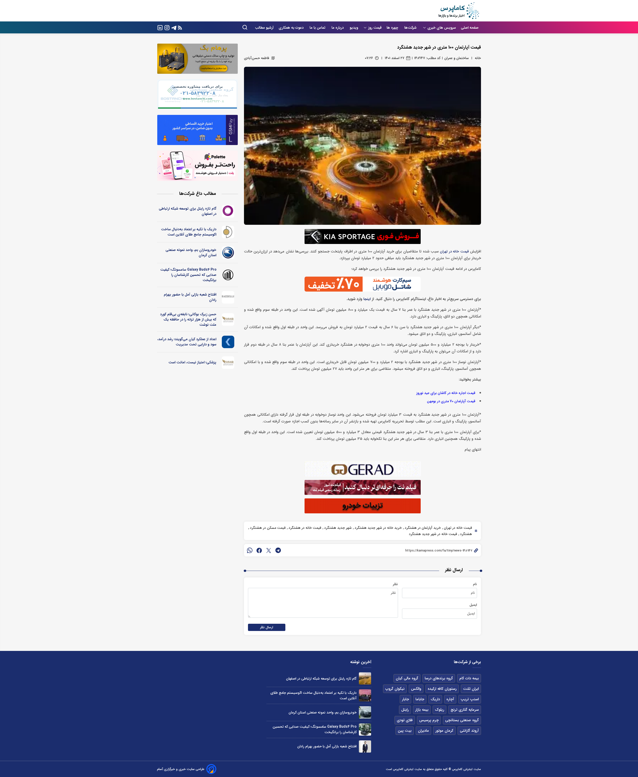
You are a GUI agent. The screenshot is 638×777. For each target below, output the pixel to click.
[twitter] (268, 550)
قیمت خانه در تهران (454, 251)
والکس (416, 689)
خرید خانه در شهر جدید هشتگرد (378, 528)
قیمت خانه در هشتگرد (304, 528)
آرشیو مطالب (264, 27)
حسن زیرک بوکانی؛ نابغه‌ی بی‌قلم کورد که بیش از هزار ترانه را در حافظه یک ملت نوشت (188, 319)
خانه (478, 58)
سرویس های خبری (441, 27)
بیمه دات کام (469, 678)
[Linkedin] (160, 27)
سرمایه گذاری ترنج (465, 710)
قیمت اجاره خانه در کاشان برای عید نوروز (445, 393)
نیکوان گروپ (394, 689)
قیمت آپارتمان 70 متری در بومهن (451, 401)
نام (475, 584)
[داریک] (228, 232)
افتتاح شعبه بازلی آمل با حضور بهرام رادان (190, 297)
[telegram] (278, 550)
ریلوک (439, 710)
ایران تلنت (471, 689)
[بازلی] (228, 297)
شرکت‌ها (410, 27)
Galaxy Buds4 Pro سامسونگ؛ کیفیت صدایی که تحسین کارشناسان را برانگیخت (188, 275)
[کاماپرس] (458, 10)
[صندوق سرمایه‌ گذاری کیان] (228, 342)
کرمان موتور (444, 731)
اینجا (367, 299)
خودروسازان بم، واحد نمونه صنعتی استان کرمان (190, 252)
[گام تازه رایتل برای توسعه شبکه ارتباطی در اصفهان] (365, 678)
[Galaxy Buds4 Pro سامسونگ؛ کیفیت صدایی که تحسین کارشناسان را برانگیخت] (365, 729)
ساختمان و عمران (456, 58)
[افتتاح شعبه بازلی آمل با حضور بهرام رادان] (365, 746)
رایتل (405, 710)
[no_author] (228, 275)
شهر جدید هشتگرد (337, 528)
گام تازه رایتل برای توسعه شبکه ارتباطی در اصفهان (187, 211)
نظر (395, 584)
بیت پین (404, 731)
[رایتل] (228, 211)
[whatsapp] (249, 550)
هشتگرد (465, 534)
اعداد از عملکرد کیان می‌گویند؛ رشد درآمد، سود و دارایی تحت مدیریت (186, 341)
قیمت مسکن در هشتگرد (267, 528)
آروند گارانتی (469, 731)
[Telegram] (174, 27)
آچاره (450, 699)
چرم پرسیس (429, 720)
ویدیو (354, 27)
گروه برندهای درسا (439, 678)
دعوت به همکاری (292, 27)
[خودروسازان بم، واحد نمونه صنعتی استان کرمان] (365, 712)
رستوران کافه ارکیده (442, 689)
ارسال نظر (266, 627)
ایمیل (473, 605)
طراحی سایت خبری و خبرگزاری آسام (180, 769)
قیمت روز (375, 27)
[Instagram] (167, 27)
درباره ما (338, 27)
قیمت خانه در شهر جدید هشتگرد (433, 534)
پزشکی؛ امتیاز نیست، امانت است (192, 362)
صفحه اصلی (469, 27)
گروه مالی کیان (407, 678)
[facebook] (259, 550)
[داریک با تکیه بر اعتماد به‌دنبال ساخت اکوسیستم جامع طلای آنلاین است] (365, 695)
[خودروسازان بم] (228, 252)
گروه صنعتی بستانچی (462, 720)
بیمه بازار (421, 710)
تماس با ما (318, 27)
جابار (405, 699)
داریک (435, 699)
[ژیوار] (228, 319)
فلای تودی (405, 720)
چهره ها (393, 27)
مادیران (423, 731)
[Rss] (180, 27)
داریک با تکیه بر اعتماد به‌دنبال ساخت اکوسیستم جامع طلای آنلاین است (188, 232)
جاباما (419, 699)
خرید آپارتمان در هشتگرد (422, 528)
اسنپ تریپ (470, 699)
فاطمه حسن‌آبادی (256, 58)
